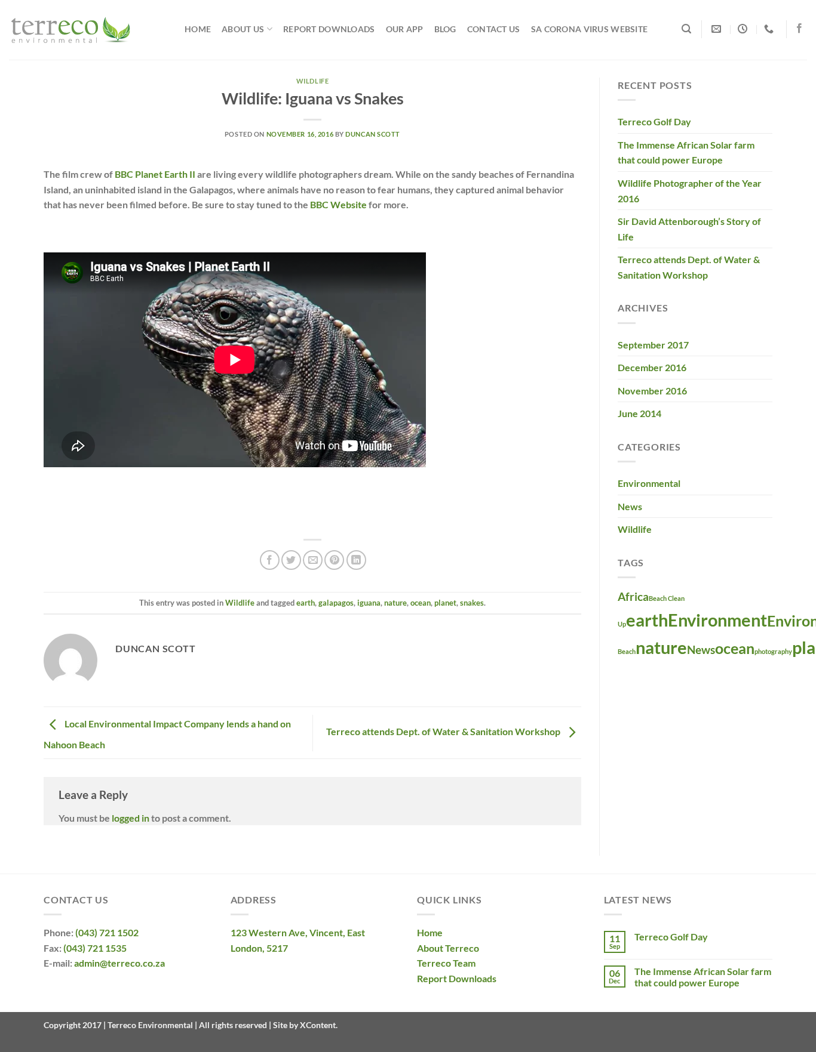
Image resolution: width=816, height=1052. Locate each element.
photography (773, 651)
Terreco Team (446, 962)
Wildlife (312, 81)
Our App (405, 29)
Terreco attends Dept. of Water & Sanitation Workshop (444, 731)
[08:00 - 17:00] (744, 29)
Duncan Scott (372, 134)
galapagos (336, 602)
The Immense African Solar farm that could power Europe (686, 152)
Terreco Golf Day (654, 121)
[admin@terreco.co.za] (717, 29)
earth (305, 602)
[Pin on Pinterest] (334, 560)
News (630, 506)
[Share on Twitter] (291, 560)
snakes (472, 602)
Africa (633, 596)
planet (445, 602)
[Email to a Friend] (313, 560)
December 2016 (652, 367)
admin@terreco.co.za (119, 962)
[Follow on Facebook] (799, 28)
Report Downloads (329, 29)
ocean (420, 602)
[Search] (686, 29)
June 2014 (639, 413)
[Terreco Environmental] (88, 30)
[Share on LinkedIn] (356, 560)
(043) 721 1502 (107, 932)
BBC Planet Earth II (155, 174)
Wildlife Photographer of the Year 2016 (690, 190)
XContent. (318, 1025)
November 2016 (652, 390)
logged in (130, 817)
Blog (445, 29)
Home (198, 29)
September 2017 (653, 344)
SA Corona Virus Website (589, 29)
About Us (243, 29)
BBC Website (338, 204)
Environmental (649, 483)
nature (395, 602)
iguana (369, 602)
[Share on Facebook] (270, 560)
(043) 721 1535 (95, 948)
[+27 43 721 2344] (770, 29)
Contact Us (493, 29)
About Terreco (448, 948)
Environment (717, 619)
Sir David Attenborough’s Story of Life (689, 228)
